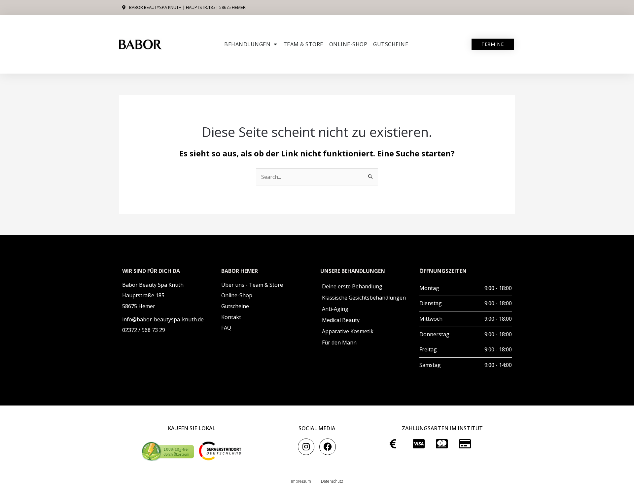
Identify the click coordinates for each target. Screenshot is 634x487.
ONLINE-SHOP (348, 44)
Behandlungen (247, 44)
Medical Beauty (341, 320)
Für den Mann (339, 342)
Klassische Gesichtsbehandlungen (364, 297)
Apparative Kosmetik (347, 331)
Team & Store (303, 44)
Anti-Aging (335, 308)
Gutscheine (390, 44)
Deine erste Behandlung (352, 286)
